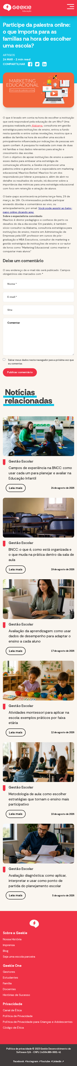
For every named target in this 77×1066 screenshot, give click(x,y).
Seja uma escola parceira (19, 956)
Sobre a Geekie (15, 933)
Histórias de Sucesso (16, 995)
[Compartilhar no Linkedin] (44, 64)
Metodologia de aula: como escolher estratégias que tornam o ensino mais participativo (39, 799)
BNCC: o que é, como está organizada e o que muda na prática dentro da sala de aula (41, 554)
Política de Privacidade (18, 1016)
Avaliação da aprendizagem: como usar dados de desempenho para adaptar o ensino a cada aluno (40, 636)
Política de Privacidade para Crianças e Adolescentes (38, 1022)
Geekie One (12, 965)
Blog (5, 951)
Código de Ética (13, 1028)
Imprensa (9, 945)
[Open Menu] (70, 6)
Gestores (9, 972)
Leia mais (15, 488)
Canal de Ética (12, 1010)
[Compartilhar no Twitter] (37, 64)
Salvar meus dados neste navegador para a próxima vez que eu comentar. (41, 361)
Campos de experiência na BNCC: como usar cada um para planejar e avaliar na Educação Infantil (40, 473)
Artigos (9, 55)
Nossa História (12, 939)
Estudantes (10, 977)
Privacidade (12, 1004)
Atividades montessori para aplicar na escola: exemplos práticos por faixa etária (39, 717)
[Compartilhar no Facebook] (30, 64)
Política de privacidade (19, 1048)
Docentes (9, 989)
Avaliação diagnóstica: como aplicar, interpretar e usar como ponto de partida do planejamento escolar (37, 880)
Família (7, 983)
